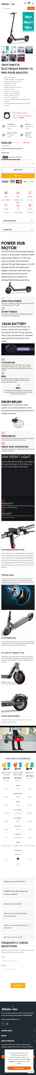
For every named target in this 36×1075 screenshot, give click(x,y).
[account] (25, 3)
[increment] (32, 163)
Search (32, 8)
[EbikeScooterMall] (8, 3)
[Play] (18, 739)
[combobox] (14, 8)
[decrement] (3, 163)
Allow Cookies (19, 1068)
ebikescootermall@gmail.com (10, 1019)
